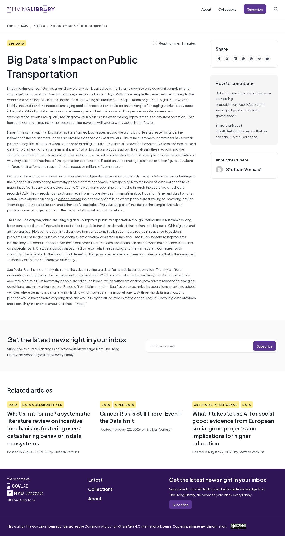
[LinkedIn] (235, 58)
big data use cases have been (57, 111)
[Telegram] (259, 58)
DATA (24, 25)
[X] (227, 58)
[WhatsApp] (243, 58)
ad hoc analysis (19, 231)
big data (39, 25)
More (81, 303)
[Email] (267, 58)
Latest (95, 479)
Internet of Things (85, 254)
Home (11, 25)
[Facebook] (219, 58)
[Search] (275, 9)
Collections (227, 9)
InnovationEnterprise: (23, 88)
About (206, 9)
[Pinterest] (251, 58)
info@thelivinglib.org (233, 131)
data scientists (69, 198)
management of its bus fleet (76, 274)
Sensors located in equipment (69, 242)
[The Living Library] (31, 9)
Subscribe (255, 9)
